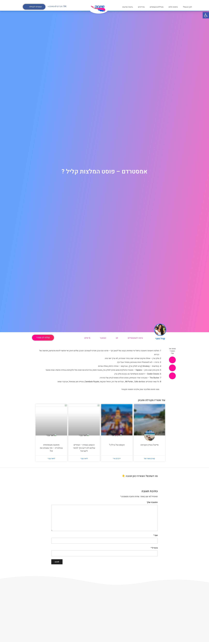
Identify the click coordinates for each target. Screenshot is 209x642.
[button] (34, 7)
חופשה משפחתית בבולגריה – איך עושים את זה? (51, 448)
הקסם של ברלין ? (117, 445)
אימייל (154, 548)
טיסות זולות (173, 7)
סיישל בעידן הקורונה (149, 445)
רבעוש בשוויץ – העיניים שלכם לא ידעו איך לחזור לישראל (84, 448)
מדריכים (141, 7)
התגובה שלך (152, 502)
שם (155, 535)
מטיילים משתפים (156, 7)
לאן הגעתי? (187, 7)
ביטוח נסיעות (127, 7)
